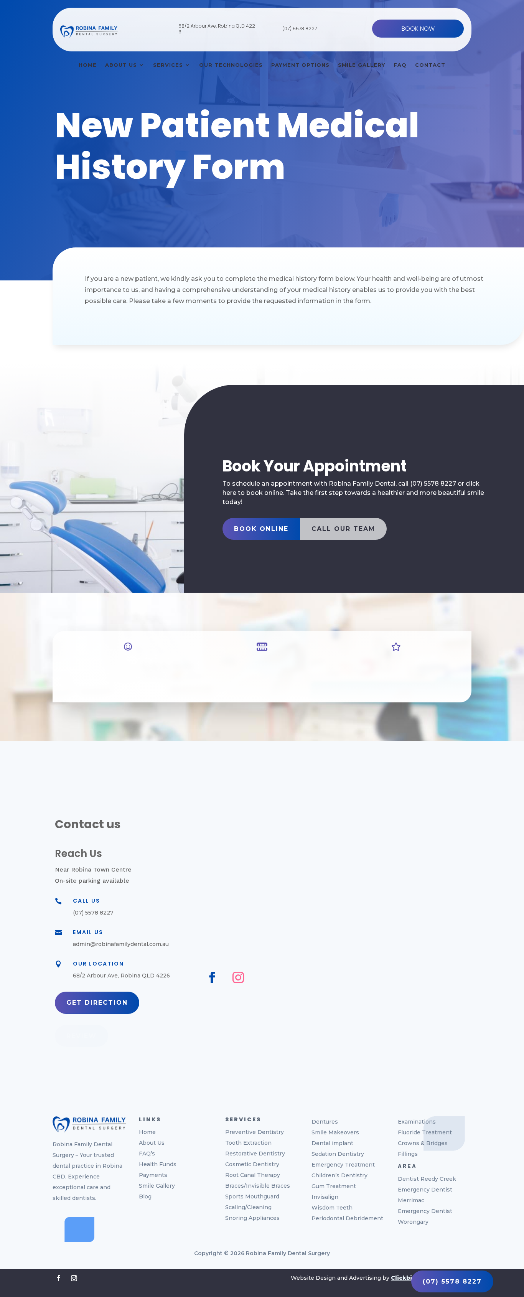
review (81, 1036)
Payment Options (300, 65)
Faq (400, 65)
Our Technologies (231, 65)
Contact (430, 65)
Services (168, 65)
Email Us (88, 932)
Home (88, 65)
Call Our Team (343, 528)
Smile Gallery (361, 65)
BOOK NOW (418, 28)
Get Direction (97, 1002)
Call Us (86, 901)
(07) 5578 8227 (299, 28)
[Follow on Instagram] (238, 977)
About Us (121, 65)
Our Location (98, 963)
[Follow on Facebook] (212, 977)
